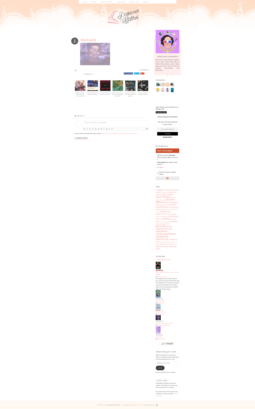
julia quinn (166, 216)
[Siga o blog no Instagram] (171, 74)
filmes (165, 214)
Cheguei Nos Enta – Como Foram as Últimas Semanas (80, 94)
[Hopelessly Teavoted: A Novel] (158, 317)
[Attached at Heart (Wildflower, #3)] (158, 306)
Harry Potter (171, 214)
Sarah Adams (161, 303)
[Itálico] (87, 129)
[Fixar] (92, 129)
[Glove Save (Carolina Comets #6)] (158, 330)
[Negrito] (84, 129)
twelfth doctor (162, 246)
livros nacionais (163, 221)
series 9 (173, 242)
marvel (169, 222)
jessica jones (159, 216)
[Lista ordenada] (95, 129)
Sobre (85, 2)
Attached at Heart (160, 312)
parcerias (161, 226)
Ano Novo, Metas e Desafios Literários (143, 93)
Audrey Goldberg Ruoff (163, 325)
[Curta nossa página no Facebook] (163, 74)
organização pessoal (162, 224)
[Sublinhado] (90, 129)
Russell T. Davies (162, 276)
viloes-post (88, 40)
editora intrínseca (171, 207)
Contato (94, 2)
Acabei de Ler (120, 2)
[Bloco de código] (104, 129)
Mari (93, 74)
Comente (145, 70)
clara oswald (167, 194)
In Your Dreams (160, 300)
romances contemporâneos (166, 232)
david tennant (163, 196)
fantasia (163, 211)
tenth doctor (173, 244)
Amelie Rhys (160, 314)
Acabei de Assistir (106, 2)
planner (170, 226)
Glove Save (159, 337)
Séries (158, 244)
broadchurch (164, 192)
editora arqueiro (170, 202)
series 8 (169, 242)
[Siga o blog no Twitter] (167, 74)
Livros (166, 218)
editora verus (169, 209)
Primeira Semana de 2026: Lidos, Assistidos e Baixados (130, 94)
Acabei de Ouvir (134, 2)
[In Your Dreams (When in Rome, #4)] (158, 294)
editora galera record (163, 205)
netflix (174, 221)
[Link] (106, 129)
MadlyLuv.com (136, 405)
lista (161, 219)
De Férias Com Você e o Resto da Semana (105, 93)
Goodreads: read (163, 260)
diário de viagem (160, 200)
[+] (112, 129)
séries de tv (164, 244)
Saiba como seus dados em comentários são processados (119, 133)
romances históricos (162, 237)
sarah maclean (163, 242)
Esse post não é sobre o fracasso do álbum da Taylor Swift (118, 94)
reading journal (164, 228)
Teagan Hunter (161, 339)
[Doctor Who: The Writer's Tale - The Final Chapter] (158, 265)
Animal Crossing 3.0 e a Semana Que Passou (93, 93)
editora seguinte (161, 209)
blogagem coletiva (164, 190)
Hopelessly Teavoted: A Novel (164, 323)
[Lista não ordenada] (98, 129)
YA (170, 246)
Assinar (160, 368)
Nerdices (146, 2)
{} (109, 129)
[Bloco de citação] (101, 129)
